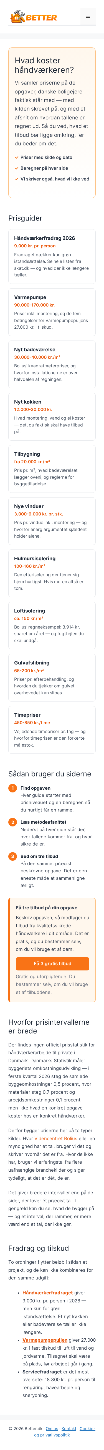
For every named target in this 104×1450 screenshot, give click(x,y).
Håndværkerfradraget (47, 1292)
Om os (52, 1428)
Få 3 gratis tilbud (53, 963)
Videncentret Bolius (55, 1138)
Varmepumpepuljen (44, 1340)
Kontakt (69, 1428)
